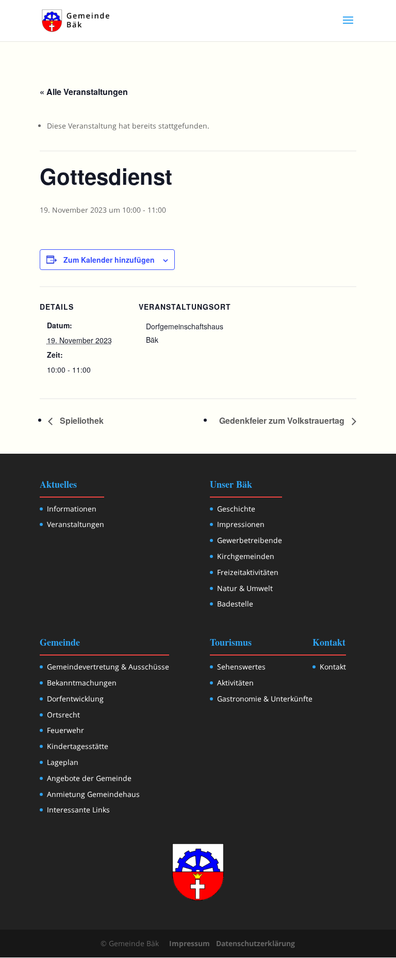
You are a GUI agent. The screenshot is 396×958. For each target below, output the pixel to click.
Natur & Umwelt (245, 588)
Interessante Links (78, 810)
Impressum (189, 943)
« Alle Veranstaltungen (84, 92)
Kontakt (333, 667)
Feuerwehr (65, 730)
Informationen (71, 509)
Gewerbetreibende (249, 540)
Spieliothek (81, 420)
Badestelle (235, 604)
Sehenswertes (241, 667)
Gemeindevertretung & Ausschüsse (108, 667)
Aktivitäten (235, 683)
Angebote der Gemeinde (89, 778)
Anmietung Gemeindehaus (93, 794)
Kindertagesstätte (77, 746)
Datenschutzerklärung (255, 943)
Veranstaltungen (75, 524)
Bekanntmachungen (82, 683)
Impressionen (241, 524)
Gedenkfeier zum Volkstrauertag (282, 420)
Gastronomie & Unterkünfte (264, 699)
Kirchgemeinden (245, 556)
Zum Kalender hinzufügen (109, 259)
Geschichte (236, 509)
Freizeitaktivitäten (247, 572)
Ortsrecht (63, 715)
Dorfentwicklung (75, 699)
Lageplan (62, 762)
